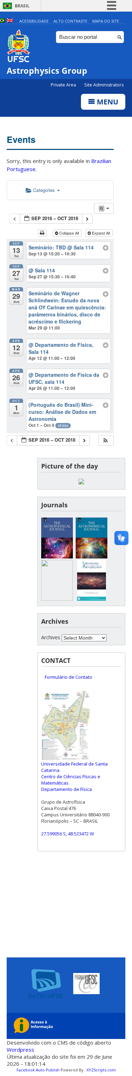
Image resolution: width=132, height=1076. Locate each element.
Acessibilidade (34, 21)
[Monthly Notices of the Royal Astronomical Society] (57, 599)
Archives (50, 637)
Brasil (22, 6)
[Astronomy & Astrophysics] (91, 599)
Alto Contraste (70, 21)
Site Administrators (104, 85)
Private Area (64, 85)
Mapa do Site (105, 21)
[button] (106, 440)
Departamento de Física (66, 789)
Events (21, 139)
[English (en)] (10, 21)
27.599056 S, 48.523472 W (67, 833)
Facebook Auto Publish (38, 1069)
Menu (106, 102)
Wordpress (20, 1049)
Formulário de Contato (68, 677)
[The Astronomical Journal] (91, 556)
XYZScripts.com (101, 1069)
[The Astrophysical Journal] (57, 556)
